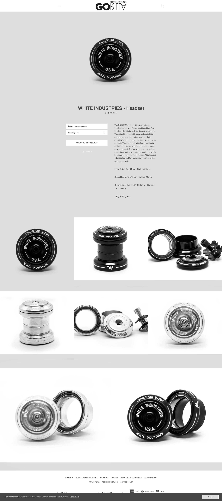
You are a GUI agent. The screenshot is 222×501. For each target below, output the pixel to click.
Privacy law (94, 482)
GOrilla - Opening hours (86, 477)
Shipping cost (150, 477)
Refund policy (126, 482)
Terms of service (110, 482)
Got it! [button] (210, 497)
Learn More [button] (74, 497)
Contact (69, 477)
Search (114, 477)
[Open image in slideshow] (111, 58)
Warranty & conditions (131, 477)
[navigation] (59, 6)
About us (104, 477)
